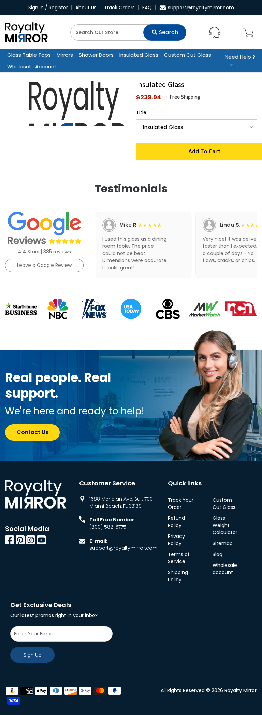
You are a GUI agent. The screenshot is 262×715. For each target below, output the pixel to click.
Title (141, 112)
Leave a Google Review (44, 265)
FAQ (147, 7)
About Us (86, 7)
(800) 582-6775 (107, 527)
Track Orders (119, 7)
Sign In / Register (48, 7)
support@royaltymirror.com (201, 7)
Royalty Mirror (240, 690)
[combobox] (128, 32)
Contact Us (32, 432)
